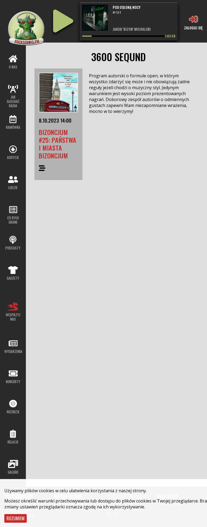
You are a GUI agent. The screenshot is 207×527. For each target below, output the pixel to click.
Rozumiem (15, 518)
